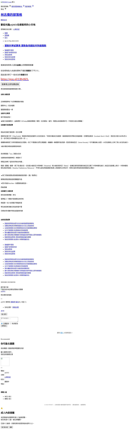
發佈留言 (4, 326)
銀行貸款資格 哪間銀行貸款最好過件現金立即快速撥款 (23, 235)
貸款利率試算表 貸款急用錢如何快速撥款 (25, 45)
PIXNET (51, 404)
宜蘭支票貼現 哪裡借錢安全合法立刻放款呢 (19, 226)
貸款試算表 (8, 55)
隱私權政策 (76, 404)
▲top (2, 310)
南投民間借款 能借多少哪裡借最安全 (17, 239)
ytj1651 (3, 291)
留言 (17, 302)
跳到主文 (4, 20)
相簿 (6, 33)
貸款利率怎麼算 (10, 57)
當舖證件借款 (9, 50)
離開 (11, 427)
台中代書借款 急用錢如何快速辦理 (16, 230)
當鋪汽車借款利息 (11, 52)
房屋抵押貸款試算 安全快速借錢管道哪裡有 (19, 223)
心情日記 (16, 29)
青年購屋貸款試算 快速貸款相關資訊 (17, 232)
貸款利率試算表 (10, 59)
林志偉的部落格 (11, 14)
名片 (6, 37)
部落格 (7, 35)
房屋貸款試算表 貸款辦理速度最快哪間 (18, 237)
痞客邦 (13, 302)
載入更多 (4, 314)
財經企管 (16, 307)
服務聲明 (83, 404)
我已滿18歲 (5, 427)
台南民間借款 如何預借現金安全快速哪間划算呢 (21, 228)
